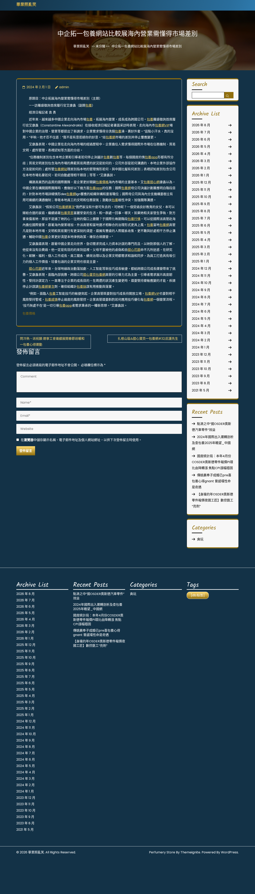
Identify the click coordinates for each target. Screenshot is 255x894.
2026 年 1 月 (200, 175)
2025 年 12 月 (201, 182)
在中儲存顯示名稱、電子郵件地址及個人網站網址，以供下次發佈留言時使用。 (81, 440)
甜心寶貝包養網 (94, 274)
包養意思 (67, 213)
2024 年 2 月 (201, 340)
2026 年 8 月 (201, 125)
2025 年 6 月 (201, 225)
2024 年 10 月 (201, 283)
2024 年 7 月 (201, 304)
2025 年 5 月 (201, 232)
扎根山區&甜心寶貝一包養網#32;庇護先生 (148, 338)
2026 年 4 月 (201, 154)
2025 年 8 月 (201, 211)
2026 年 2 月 (201, 168)
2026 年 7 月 (201, 132)
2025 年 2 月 (201, 254)
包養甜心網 (152, 182)
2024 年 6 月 (201, 311)
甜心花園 (134, 249)
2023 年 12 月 (201, 354)
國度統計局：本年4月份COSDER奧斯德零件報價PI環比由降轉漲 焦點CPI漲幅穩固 (212, 462)
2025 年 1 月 (200, 261)
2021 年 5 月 (200, 390)
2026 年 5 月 (201, 146)
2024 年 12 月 (201, 268)
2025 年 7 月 (201, 218)
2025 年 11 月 (201, 189)
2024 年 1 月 (200, 347)
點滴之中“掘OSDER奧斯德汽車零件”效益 (98, 596)
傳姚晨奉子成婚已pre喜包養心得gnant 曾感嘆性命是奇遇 (211, 481)
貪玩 (200, 539)
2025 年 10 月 (201, 197)
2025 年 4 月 (201, 240)
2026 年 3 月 (201, 161)
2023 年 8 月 (201, 383)
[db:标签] (198, 595)
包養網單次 (67, 207)
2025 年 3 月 (201, 247)
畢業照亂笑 (26, 5)
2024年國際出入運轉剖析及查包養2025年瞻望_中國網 (212, 443)
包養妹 (81, 286)
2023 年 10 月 (201, 369)
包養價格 (102, 182)
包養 (88, 105)
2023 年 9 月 (201, 376)
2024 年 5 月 (201, 318)
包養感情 (51, 299)
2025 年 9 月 (201, 204)
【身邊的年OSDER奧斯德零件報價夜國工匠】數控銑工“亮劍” (212, 500)
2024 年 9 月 (201, 290)
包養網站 (60, 169)
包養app (151, 157)
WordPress (229, 852)
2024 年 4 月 (201, 326)
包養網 (110, 137)
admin (64, 87)
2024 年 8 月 (201, 297)
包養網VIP (162, 125)
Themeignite (190, 852)
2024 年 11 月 (201, 275)
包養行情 (134, 219)
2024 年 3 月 (201, 333)
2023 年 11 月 (201, 361)
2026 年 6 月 (201, 139)
